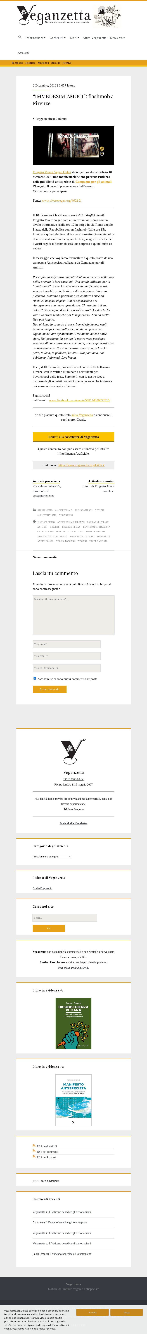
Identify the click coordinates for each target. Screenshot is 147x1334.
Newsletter (117, 37)
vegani (82, 541)
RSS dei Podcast (46, 1157)
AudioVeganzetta (42, 888)
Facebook (17, 62)
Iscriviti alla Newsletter (73, 823)
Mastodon (43, 62)
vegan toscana (66, 541)
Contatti (23, 52)
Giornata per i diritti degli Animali (60, 532)
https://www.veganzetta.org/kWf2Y (81, 465)
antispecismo (46, 522)
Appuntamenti (84, 510)
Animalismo (45, 510)
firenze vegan (71, 527)
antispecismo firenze (71, 522)
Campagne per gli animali (93, 181)
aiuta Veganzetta (82, 415)
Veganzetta (39, 1212)
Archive (67, 62)
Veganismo (66, 515)
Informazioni (34, 37)
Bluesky (55, 62)
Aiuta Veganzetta (95, 37)
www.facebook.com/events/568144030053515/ (79, 400)
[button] (19, 38)
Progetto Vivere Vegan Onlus (52, 172)
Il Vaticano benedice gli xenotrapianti (70, 1212)
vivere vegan (98, 541)
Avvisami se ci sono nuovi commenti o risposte (67, 679)
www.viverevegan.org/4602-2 (61, 200)
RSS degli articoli (47, 1146)
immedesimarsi (95, 532)
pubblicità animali (82, 536)
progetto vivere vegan (52, 536)
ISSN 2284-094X (73, 779)
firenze (55, 527)
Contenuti (56, 37)
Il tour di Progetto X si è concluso (98, 488)
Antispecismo (63, 510)
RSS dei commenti (47, 1151)
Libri (73, 37)
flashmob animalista (97, 527)
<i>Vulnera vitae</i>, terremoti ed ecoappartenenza (47, 490)
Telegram (30, 62)
